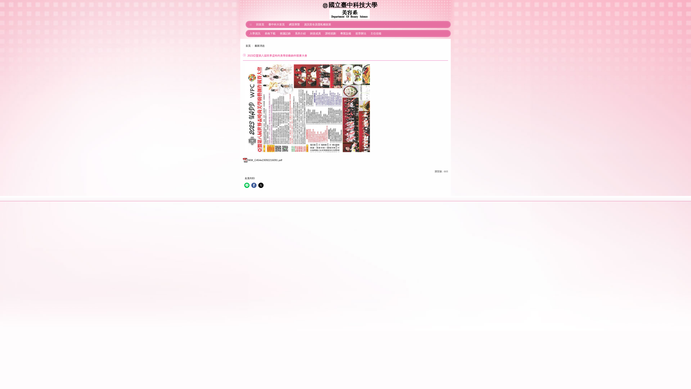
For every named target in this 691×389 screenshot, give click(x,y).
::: (251, 24)
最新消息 (260, 45)
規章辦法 (360, 33)
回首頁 (260, 24)
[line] (247, 186)
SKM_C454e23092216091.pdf (265, 160)
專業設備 (345, 33)
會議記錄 (285, 33)
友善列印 (250, 178)
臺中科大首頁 (276, 24)
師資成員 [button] (315, 33)
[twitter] (261, 186)
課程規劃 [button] (330, 33)
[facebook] (254, 186)
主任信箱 (376, 33)
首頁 (248, 45)
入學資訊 (255, 33)
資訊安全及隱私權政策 (317, 24)
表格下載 (270, 33)
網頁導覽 (294, 24)
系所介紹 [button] (300, 33)
